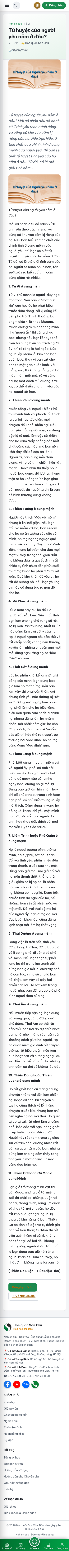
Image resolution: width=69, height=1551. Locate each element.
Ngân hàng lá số (14, 1433)
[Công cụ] (37, 5)
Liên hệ (8, 1489)
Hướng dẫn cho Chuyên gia (21, 1476)
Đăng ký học (12, 1457)
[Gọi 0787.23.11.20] (35, 1384)
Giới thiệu (10, 1506)
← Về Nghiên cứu (23, 1296)
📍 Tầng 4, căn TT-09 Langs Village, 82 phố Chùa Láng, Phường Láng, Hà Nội (32, 1352)
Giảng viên (11, 1408)
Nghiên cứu (15, 23)
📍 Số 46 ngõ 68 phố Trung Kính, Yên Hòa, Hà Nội (34, 1361)
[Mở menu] (7, 5)
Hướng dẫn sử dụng (16, 1470)
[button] (15, 5)
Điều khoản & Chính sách (20, 1513)
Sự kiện (8, 1440)
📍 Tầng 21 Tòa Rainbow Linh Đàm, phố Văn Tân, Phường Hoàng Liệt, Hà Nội (31, 1369)
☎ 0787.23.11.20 (14, 1376)
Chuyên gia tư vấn (15, 1414)
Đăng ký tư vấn (22, 1287)
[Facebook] (7, 1384)
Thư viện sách (13, 1427)
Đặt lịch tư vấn (13, 1464)
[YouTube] (16, 1384)
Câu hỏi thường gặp (16, 1483)
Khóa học (10, 1402)
